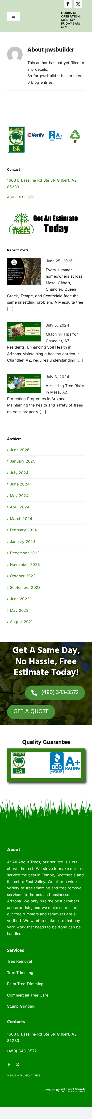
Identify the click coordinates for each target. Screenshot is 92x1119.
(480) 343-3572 (22, 1051)
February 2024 (23, 530)
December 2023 (25, 553)
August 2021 (21, 621)
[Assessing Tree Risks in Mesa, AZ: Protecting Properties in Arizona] (24, 383)
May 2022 (19, 610)
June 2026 (19, 449)
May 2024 (19, 495)
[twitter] (78, 4)
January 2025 (22, 461)
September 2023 (25, 587)
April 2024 (19, 507)
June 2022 (19, 598)
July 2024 (19, 472)
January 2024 (22, 541)
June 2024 (19, 484)
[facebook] (68, 4)
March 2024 (21, 518)
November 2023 (25, 564)
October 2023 (23, 575)
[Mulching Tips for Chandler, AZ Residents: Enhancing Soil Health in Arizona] (24, 331)
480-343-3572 (20, 197)
